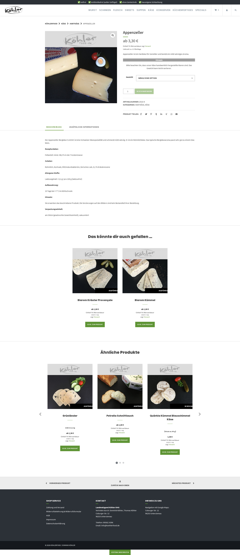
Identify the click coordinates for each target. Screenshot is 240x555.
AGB (48, 515)
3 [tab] (123, 462)
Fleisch (117, 10)
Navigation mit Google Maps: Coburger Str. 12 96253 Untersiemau (157, 510)
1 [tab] (116, 462)
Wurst (92, 10)
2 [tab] (120, 462)
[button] (141, 114)
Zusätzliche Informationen (84, 127)
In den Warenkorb (144, 91)
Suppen (141, 10)
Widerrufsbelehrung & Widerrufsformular (63, 511)
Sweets (129, 10)
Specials (200, 10)
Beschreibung (54, 127)
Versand (148, 46)
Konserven (163, 10)
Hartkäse (74, 23)
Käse (151, 10)
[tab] (54, 126)
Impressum (51, 519)
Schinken (105, 10)
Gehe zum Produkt (95, 324)
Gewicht (129, 77)
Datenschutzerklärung (55, 523)
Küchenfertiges (183, 10)
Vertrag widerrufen (120, 552)
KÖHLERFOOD (51, 23)
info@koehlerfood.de (110, 525)
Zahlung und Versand (55, 507)
